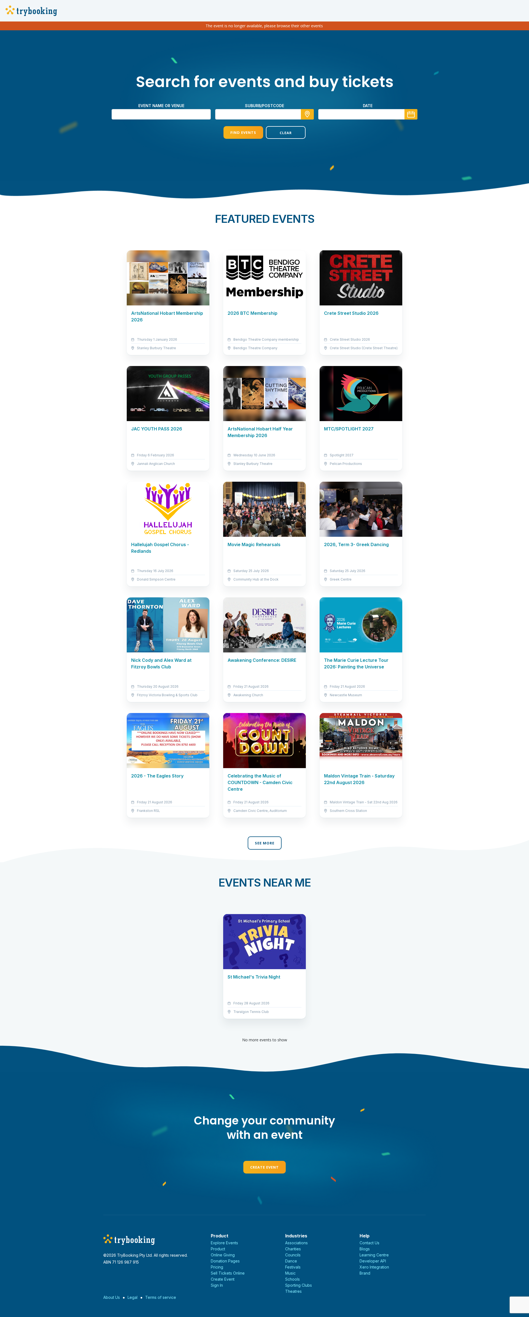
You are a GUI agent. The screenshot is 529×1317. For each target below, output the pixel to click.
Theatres (293, 1291)
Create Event (264, 1167)
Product (218, 1248)
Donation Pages (225, 1261)
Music (290, 1273)
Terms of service (160, 1297)
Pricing (217, 1267)
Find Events (243, 132)
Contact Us (369, 1242)
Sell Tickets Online (228, 1273)
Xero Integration (374, 1267)
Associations (296, 1242)
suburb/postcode (264, 105)
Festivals (293, 1267)
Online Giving (223, 1255)
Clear (286, 132)
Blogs (365, 1248)
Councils (293, 1255)
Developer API (373, 1261)
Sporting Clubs (298, 1285)
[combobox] (264, 114)
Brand (365, 1273)
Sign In (217, 1285)
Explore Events (224, 1242)
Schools (292, 1279)
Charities (293, 1248)
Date (368, 105)
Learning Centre (374, 1255)
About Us (111, 1297)
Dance (291, 1261)
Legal (132, 1297)
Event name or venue (161, 105)
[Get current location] (307, 114)
